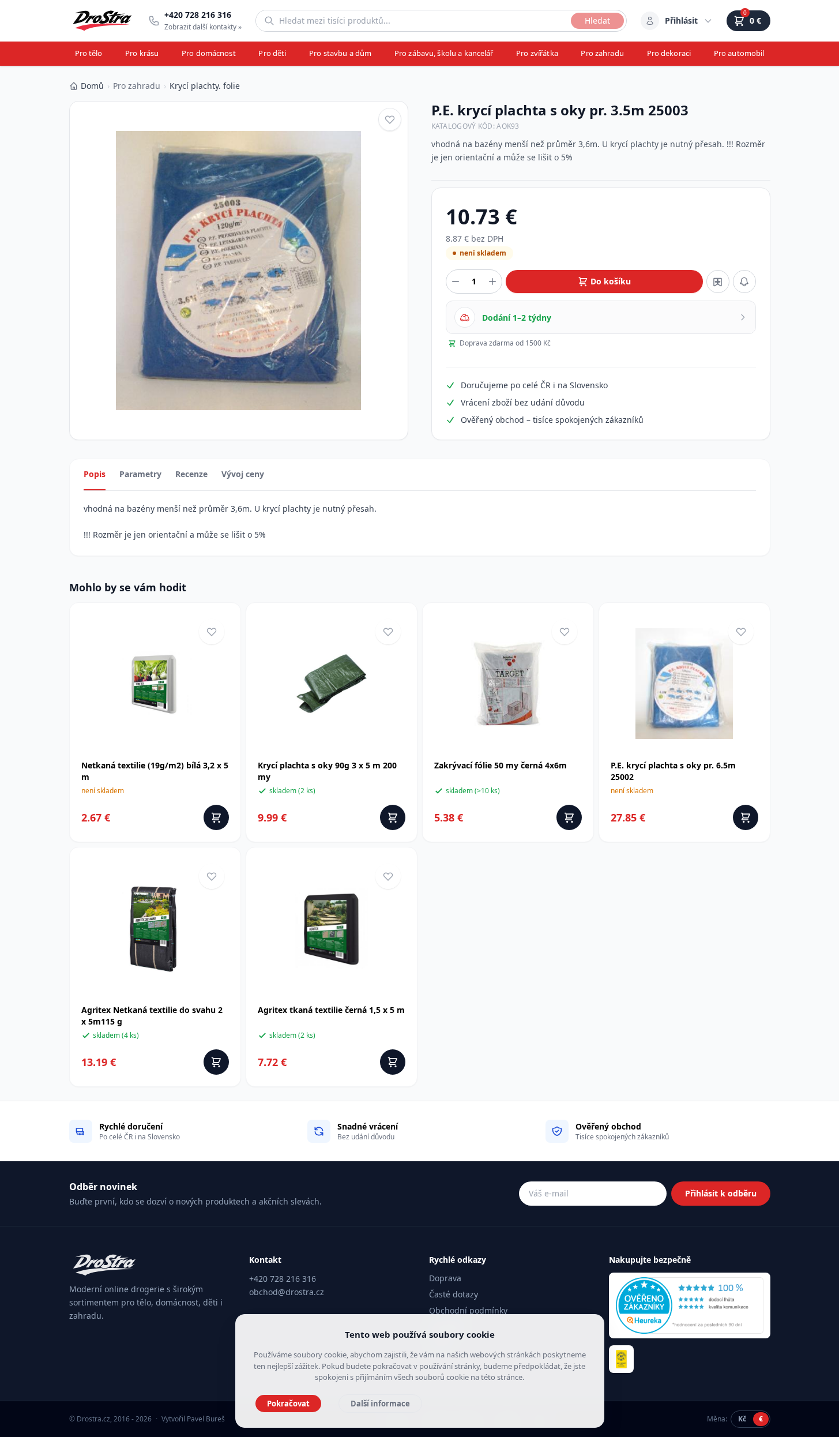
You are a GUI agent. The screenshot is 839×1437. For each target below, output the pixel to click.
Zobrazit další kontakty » (203, 27)
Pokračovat (288, 1403)
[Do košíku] (216, 817)
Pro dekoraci (669, 53)
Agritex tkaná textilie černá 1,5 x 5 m (331, 1009)
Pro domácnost (209, 53)
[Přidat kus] (492, 281)
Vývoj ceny (242, 473)
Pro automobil (739, 53)
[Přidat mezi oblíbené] (389, 119)
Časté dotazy (453, 1294)
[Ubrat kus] (455, 281)
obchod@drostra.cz (286, 1291)
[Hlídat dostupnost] (744, 281)
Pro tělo (89, 53)
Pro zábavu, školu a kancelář (444, 53)
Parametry (140, 473)
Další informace (380, 1403)
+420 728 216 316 (282, 1278)
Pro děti (272, 53)
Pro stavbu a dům (340, 53)
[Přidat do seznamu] (717, 281)
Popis (95, 473)
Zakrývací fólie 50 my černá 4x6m (500, 765)
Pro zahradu (602, 53)
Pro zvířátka (537, 53)
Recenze (191, 473)
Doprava (445, 1278)
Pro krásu (142, 53)
